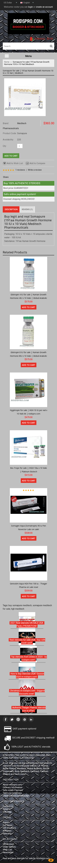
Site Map (7, 812)
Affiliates (7, 830)
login (30, 7)
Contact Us (8, 806)
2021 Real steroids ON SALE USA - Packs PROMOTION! (27, 624)
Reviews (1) (27, 209)
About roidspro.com (12, 784)
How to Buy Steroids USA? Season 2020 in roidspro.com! (27, 675)
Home (6, 62)
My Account (8, 844)
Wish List (7, 849)
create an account (44, 7)
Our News (7, 825)
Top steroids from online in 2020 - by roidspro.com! (29, 658)
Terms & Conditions (12, 793)
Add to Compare (37, 163)
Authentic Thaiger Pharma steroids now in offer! (29, 709)
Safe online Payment (13, 790)
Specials (7, 833)
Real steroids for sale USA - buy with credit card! (27, 641)
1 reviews (20, 170)
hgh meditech (17, 609)
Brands (6, 822)
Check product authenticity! (16, 795)
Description (11, 209)
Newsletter (8, 852)
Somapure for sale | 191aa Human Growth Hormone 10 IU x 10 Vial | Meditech (26, 63)
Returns (6, 809)
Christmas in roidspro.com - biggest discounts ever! (27, 692)
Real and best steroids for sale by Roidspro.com (26, 858)
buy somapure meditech (20, 605)
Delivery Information (12, 787)
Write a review (35, 170)
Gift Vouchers (9, 828)
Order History (9, 847)
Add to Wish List (15, 163)
